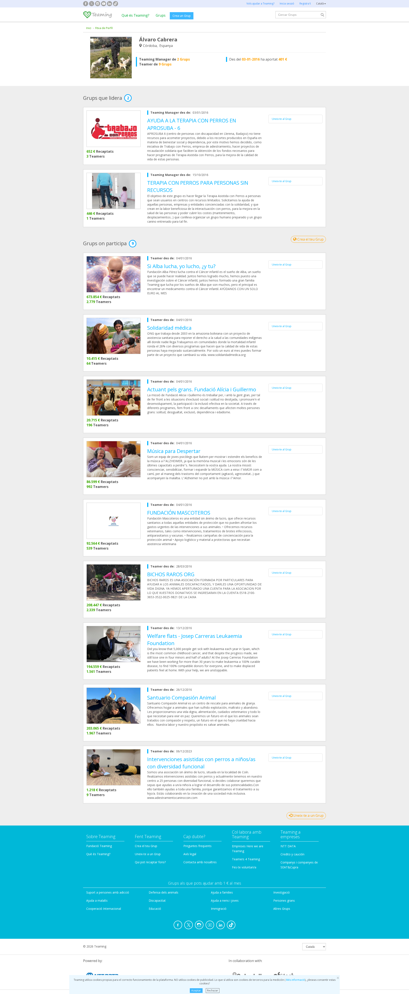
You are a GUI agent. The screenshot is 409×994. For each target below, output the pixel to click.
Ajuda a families (222, 892)
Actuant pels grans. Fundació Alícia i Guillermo (201, 389)
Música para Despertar (173, 450)
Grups (161, 15)
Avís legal (189, 854)
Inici (88, 28)
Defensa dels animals (163, 892)
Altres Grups (281, 909)
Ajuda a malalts (97, 900)
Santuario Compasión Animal (181, 697)
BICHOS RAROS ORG (170, 574)
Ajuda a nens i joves (225, 900)
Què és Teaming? (135, 15)
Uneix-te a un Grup (308, 815)
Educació (155, 909)
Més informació (295, 980)
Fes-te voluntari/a (244, 867)
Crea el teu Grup (310, 239)
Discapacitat (157, 900)
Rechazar (212, 990)
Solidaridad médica (169, 327)
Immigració (218, 909)
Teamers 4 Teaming (246, 859)
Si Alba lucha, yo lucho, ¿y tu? (181, 266)
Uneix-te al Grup (281, 119)
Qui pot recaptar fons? (150, 862)
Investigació (281, 892)
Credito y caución (292, 854)
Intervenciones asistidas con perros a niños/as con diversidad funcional (201, 763)
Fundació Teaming (99, 846)
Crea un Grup (182, 16)
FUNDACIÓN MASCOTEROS (178, 512)
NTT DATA (288, 846)
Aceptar (196, 990)
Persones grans (284, 900)
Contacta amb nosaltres (200, 862)
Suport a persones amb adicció (107, 892)
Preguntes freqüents (197, 846)
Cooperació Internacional (103, 909)
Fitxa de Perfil (104, 28)
